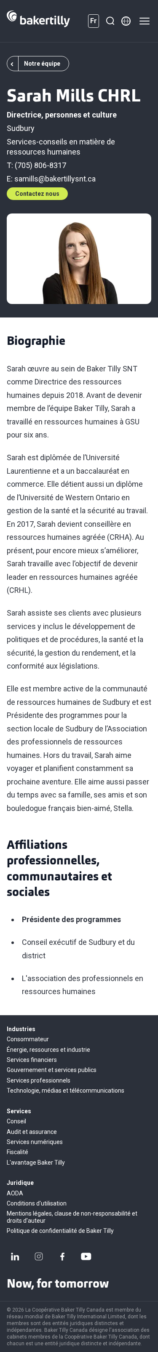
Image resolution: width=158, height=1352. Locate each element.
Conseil (16, 1121)
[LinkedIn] (15, 1256)
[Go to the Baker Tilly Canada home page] (38, 21)
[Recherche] (110, 21)
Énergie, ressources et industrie (48, 1049)
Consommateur (28, 1039)
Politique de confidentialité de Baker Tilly (60, 1230)
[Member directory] (126, 21)
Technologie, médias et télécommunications (65, 1090)
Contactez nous (37, 193)
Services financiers (32, 1059)
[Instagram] (38, 1256)
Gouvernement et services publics (51, 1070)
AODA (15, 1193)
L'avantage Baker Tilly (36, 1162)
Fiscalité (17, 1152)
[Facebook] (62, 1256)
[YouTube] (86, 1256)
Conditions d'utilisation (37, 1203)
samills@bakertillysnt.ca (55, 178)
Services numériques (35, 1142)
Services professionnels (38, 1080)
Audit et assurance (32, 1131)
